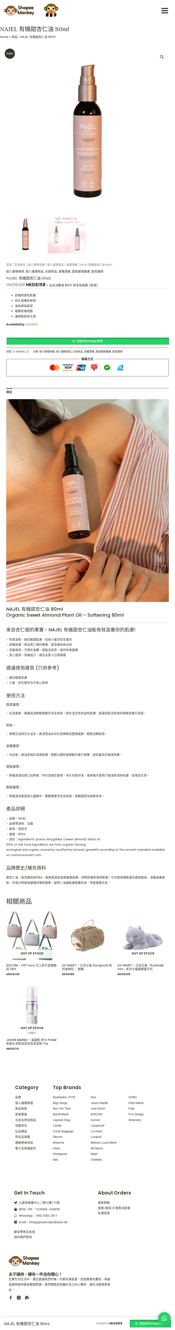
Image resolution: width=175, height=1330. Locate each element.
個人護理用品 (55, 264)
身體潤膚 (71, 264)
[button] (162, 57)
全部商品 (19, 264)
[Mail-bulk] (27, 1298)
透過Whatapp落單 (90, 341)
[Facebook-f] (11, 1298)
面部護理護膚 (81, 271)
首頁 (9, 264)
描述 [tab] (9, 392)
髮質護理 (97, 271)
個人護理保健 (36, 264)
